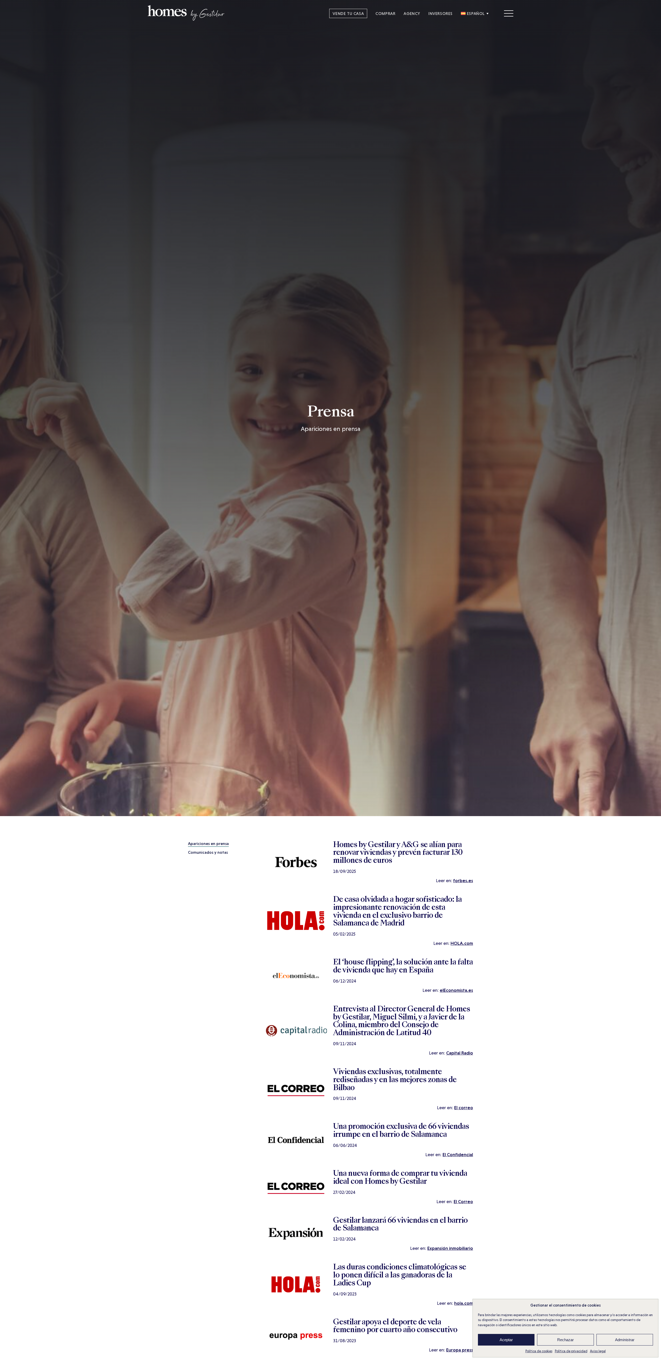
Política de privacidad (571, 1351)
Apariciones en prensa (208, 843)
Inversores (440, 13)
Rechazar (565, 1340)
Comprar (385, 13)
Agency (412, 13)
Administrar (624, 1340)
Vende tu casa (348, 13)
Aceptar (506, 1340)
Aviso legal (598, 1351)
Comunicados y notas (208, 852)
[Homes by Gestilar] (186, 19)
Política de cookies (538, 1351)
